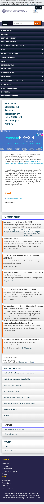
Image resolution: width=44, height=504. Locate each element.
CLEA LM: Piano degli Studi (12, 385)
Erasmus (7, 415)
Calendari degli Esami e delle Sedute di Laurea (19, 403)
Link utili (5, 486)
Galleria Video (6, 69)
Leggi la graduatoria (10, 281)
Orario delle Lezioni (10, 409)
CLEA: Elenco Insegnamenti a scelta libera (17, 379)
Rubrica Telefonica (11, 434)
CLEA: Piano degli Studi (11, 391)
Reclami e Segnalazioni (9, 96)
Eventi (7, 446)
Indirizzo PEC (7, 469)
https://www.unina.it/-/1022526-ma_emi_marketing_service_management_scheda (24, 162)
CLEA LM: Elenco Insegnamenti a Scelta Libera (19, 373)
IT (36, 8)
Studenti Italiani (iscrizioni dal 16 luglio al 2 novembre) (13, 231)
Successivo (22, 362)
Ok (37, 4)
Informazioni (31, 4)
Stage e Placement (7, 73)
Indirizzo (5, 464)
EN (40, 8)
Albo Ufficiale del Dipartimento (15, 429)
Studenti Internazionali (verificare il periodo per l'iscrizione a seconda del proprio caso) (32, 232)
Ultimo (30, 362)
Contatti (5, 466)
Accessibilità (6, 483)
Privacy (5, 474)
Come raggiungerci (9, 471)
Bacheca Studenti (10, 451)
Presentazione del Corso (14, 199)
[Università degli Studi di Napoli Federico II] (20, 14)
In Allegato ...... (27, 348)
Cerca (37, 23)
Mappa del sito (8, 488)
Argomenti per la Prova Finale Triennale (17, 397)
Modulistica (5, 92)
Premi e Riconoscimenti (9, 88)
